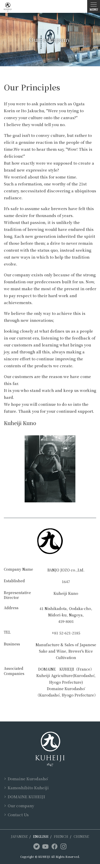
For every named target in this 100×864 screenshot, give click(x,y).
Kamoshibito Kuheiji (28, 787)
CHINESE (81, 836)
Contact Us (18, 814)
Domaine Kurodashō (28, 778)
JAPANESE (19, 836)
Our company (21, 805)
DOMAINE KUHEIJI (26, 796)
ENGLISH (40, 836)
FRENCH (61, 836)
